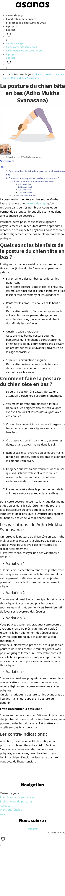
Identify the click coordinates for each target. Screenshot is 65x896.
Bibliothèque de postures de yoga (26, 22)
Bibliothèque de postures (16, 801)
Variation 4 (27, 192)
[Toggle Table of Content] (2, 167)
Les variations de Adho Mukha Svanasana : (36, 181)
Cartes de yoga (14, 15)
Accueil (7, 74)
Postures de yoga (24, 74)
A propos (11, 26)
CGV (2, 813)
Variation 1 (27, 184)
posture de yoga (35, 203)
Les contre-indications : (26, 195)
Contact (10, 30)
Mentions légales (11, 809)
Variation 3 (27, 190)
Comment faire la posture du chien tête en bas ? (33, 178)
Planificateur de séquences (21, 19)
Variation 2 (27, 187)
